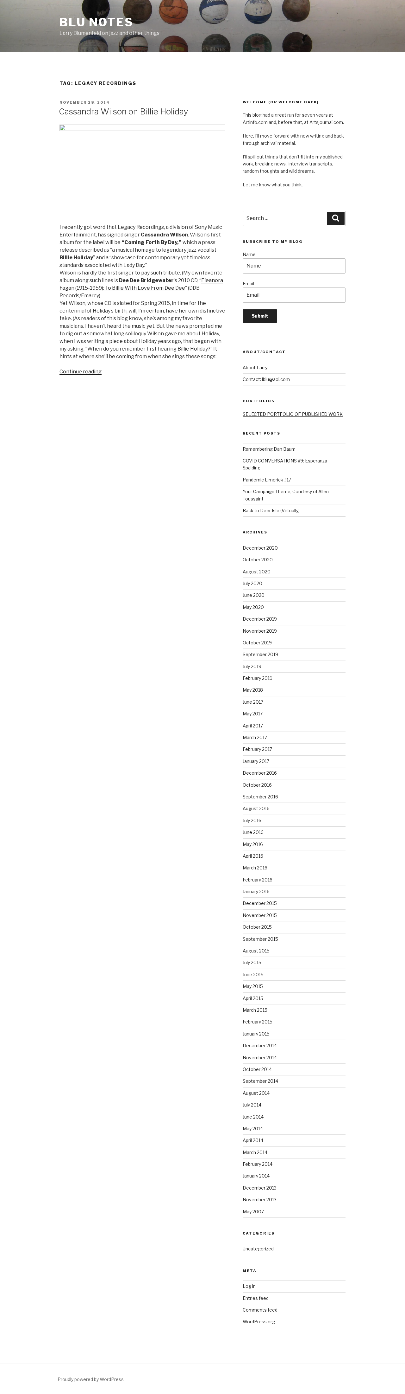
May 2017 (253, 713)
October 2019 (257, 642)
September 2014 (260, 1081)
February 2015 (257, 1021)
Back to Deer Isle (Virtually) (271, 510)
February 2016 (257, 879)
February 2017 (257, 749)
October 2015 (257, 927)
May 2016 (253, 844)
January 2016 (256, 891)
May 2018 (253, 690)
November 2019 (260, 631)
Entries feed (256, 1298)
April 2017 (253, 725)
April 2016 (253, 856)
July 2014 (252, 1104)
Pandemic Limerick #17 (267, 479)
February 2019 (257, 678)
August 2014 (256, 1093)
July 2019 (252, 666)
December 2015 (260, 903)
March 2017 (255, 737)
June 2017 (253, 702)
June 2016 (253, 832)
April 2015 (253, 998)
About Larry (255, 367)
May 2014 (253, 1128)
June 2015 (253, 974)
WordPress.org (259, 1321)
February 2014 (257, 1164)
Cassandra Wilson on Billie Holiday (123, 111)
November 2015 (260, 915)
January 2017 (256, 761)
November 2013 (260, 1199)
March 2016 (255, 867)
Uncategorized (258, 1248)
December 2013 (260, 1188)
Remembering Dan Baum (269, 449)
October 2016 (257, 785)
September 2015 (260, 939)
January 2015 (256, 1033)
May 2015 (253, 986)
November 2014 (260, 1057)
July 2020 (252, 583)
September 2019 (260, 654)
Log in (249, 1286)
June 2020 (254, 595)
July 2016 (252, 820)
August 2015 (256, 950)
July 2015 (252, 962)
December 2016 (260, 773)
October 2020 (258, 559)
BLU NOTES (96, 22)
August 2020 (257, 571)
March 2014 (255, 1152)
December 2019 (260, 619)
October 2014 (257, 1069)
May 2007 (253, 1211)
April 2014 (253, 1140)
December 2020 (260, 548)
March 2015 (255, 1010)
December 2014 (260, 1045)
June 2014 (253, 1117)
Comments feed (260, 1310)
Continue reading (80, 372)
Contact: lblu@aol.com (266, 379)
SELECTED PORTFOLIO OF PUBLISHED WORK (293, 414)
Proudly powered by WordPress (91, 1379)
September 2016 (260, 796)
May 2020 (253, 607)
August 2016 (256, 808)
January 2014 (256, 1175)
